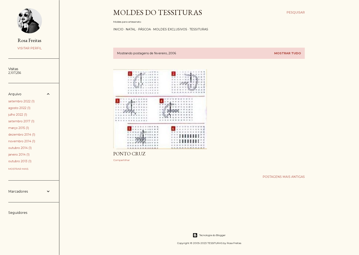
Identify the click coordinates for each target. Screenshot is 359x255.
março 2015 (18, 128)
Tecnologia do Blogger (212, 235)
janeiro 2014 (18, 154)
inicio (118, 29)
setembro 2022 (21, 101)
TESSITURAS (198, 29)
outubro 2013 (19, 161)
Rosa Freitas (29, 40)
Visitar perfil (29, 48)
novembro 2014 (21, 141)
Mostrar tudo (287, 53)
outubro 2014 (19, 148)
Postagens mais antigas (284, 177)
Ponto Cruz (129, 153)
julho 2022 (17, 114)
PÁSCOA (144, 29)
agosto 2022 (19, 108)
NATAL (131, 29)
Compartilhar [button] (121, 160)
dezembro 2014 (21, 134)
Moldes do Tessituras (157, 12)
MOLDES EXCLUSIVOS (170, 29)
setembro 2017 (20, 121)
